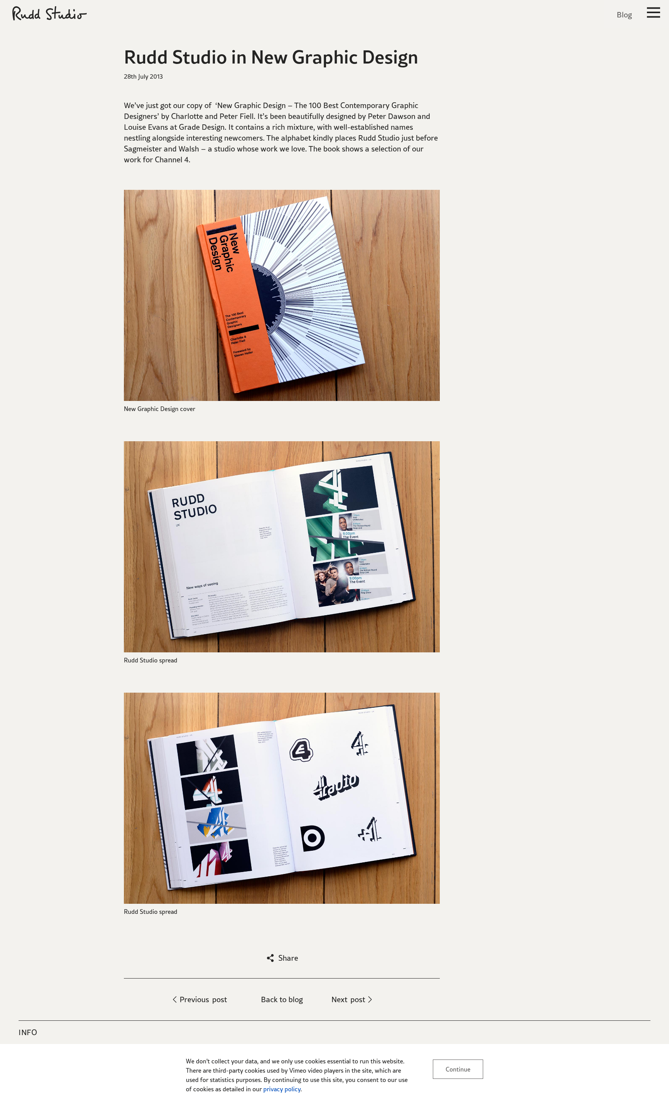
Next (348, 999)
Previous (203, 999)
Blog (624, 14)
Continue (458, 1069)
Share (288, 958)
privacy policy (281, 1089)
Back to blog (282, 999)
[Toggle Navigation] (653, 14)
